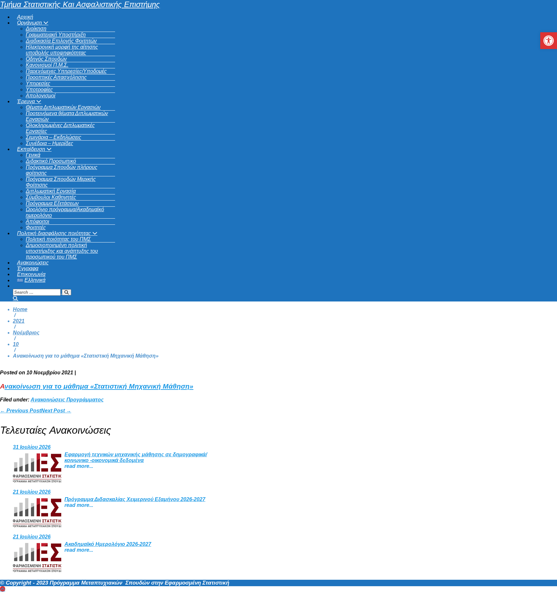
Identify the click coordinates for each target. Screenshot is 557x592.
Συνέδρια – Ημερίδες (49, 143)
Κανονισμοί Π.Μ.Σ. (47, 65)
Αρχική (25, 17)
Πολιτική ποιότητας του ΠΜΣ (58, 239)
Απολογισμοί (40, 95)
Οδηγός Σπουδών (46, 59)
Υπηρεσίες (38, 83)
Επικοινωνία (31, 274)
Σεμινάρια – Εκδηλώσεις (53, 137)
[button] (285, 292)
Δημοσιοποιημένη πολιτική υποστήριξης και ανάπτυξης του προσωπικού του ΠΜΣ (62, 251)
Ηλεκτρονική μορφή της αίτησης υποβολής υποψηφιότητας (62, 49)
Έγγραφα (27, 268)
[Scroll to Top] (2, 589)
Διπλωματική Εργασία (51, 191)
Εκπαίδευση (31, 149)
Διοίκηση (36, 28)
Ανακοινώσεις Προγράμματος (67, 399)
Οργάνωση (30, 22)
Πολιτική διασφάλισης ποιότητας (54, 233)
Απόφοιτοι (37, 221)
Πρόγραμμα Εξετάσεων (52, 203)
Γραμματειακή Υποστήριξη (56, 34)
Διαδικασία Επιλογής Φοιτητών (61, 41)
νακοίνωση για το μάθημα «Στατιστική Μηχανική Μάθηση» (99, 386)
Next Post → (56, 410)
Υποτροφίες (39, 89)
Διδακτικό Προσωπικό (51, 161)
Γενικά (33, 155)
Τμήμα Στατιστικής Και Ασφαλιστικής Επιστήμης (80, 4)
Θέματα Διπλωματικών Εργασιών (63, 107)
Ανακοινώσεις (33, 262)
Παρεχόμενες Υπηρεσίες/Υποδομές (66, 71)
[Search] (66, 292)
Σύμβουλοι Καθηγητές (51, 197)
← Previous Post (20, 410)
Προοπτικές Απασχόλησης (56, 77)
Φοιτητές (36, 227)
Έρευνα (26, 101)
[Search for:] (42, 292)
